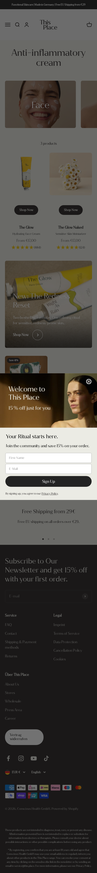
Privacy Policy (50, 493)
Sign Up (48, 481)
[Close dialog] (89, 381)
